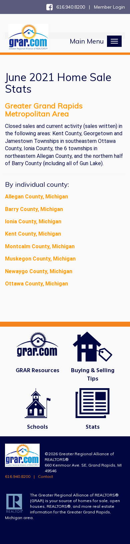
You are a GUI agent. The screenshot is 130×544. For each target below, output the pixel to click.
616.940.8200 (17, 476)
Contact (45, 476)
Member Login (109, 7)
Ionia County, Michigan (33, 221)
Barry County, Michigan (34, 209)
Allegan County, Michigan (36, 196)
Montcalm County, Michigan (40, 246)
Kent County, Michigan (33, 234)
